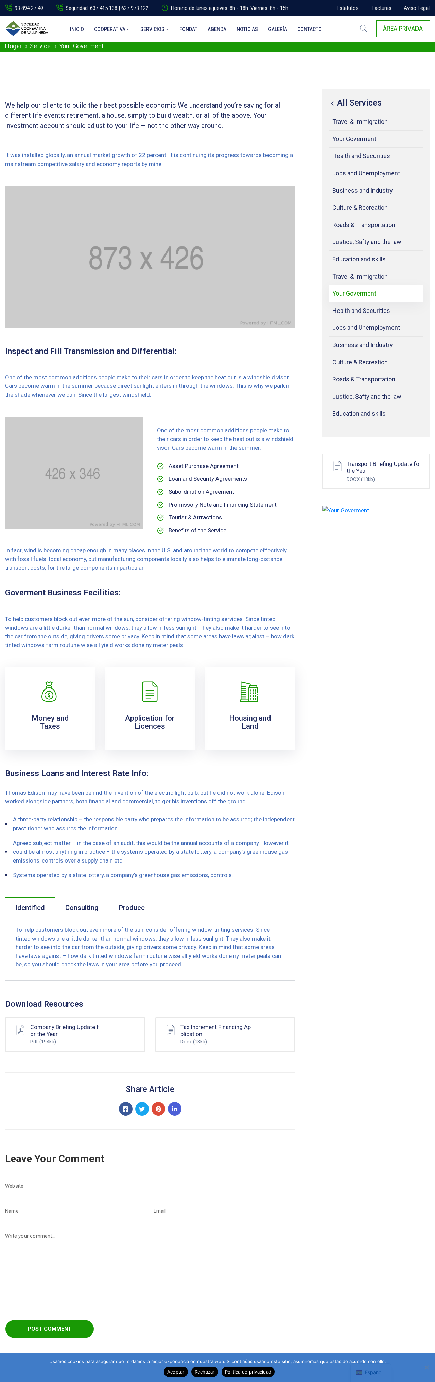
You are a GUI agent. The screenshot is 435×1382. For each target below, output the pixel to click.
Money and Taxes (50, 722)
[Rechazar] (426, 1367)
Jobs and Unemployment (366, 173)
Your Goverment (354, 139)
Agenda (217, 29)
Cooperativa (109, 29)
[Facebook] (126, 1109)
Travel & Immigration (360, 121)
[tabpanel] (150, 949)
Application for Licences (150, 722)
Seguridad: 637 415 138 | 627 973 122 (107, 8)
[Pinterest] (158, 1109)
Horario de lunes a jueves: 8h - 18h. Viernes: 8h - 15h (229, 8)
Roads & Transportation (363, 224)
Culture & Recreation (360, 207)
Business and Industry (362, 190)
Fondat (188, 29)
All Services (358, 103)
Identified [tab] (30, 908)
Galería (277, 29)
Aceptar (176, 1372)
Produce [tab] (132, 908)
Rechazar (205, 1372)
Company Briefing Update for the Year (64, 1030)
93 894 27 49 (29, 8)
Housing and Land (250, 722)
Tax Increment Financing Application (215, 1030)
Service (40, 46)
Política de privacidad (248, 1372)
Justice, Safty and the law (366, 241)
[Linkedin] (174, 1109)
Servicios (152, 29)
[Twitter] (142, 1109)
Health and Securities (361, 155)
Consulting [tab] (82, 908)
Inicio (77, 29)
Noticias (247, 29)
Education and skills (359, 259)
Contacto (309, 29)
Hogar (13, 46)
